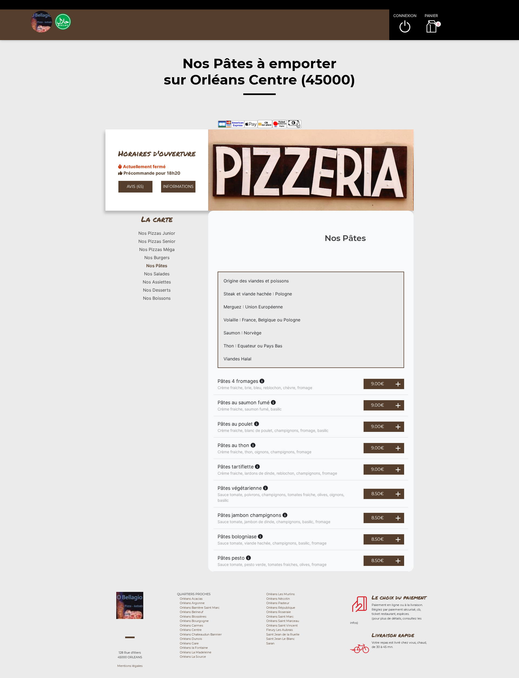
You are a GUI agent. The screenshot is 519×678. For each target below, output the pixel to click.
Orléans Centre (191, 630)
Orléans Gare (189, 643)
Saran (270, 643)
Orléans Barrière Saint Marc (199, 607)
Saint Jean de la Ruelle (283, 634)
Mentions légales (129, 666)
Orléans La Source (193, 657)
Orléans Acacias (191, 599)
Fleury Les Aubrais (279, 630)
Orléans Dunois (191, 639)
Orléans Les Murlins (280, 594)
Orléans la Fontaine (194, 648)
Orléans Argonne (192, 603)
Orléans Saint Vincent (282, 625)
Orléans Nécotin (278, 599)
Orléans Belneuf (191, 612)
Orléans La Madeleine (195, 652)
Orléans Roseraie (278, 612)
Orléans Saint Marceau (282, 621)
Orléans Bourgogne (194, 621)
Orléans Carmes (191, 625)
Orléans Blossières (193, 616)
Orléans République (280, 607)
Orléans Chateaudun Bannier (201, 634)
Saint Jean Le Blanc (280, 639)
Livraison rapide (393, 635)
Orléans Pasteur (277, 603)
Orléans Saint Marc (280, 616)
